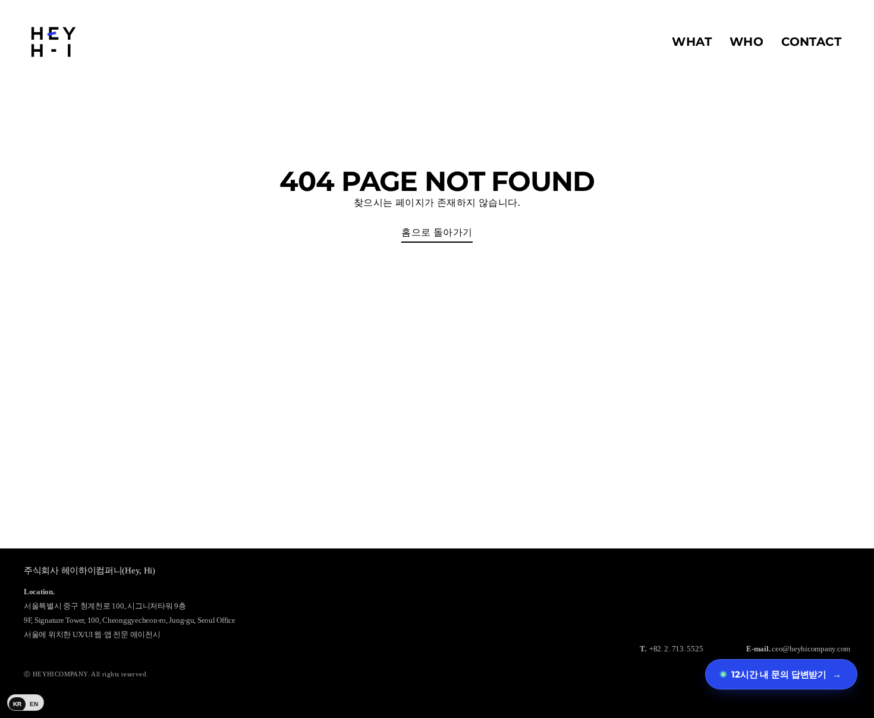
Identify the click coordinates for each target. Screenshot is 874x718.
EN (34, 704)
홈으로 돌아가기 (436, 232)
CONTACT (811, 42)
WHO (746, 42)
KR (17, 704)
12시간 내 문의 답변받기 (786, 674)
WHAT (692, 42)
